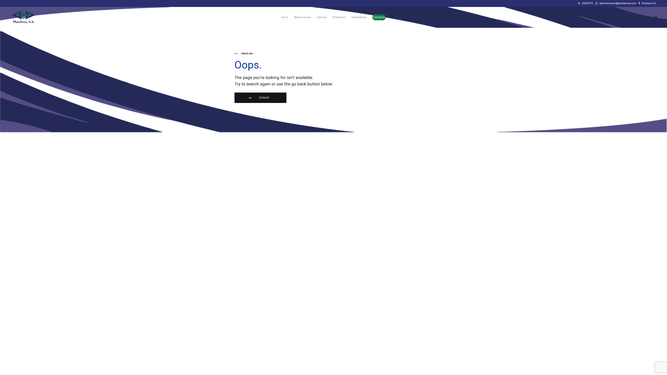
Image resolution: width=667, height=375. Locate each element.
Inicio (284, 17)
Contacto (379, 17)
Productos (338, 17)
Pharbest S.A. (649, 3)
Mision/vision (302, 17)
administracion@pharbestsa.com (617, 3)
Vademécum (359, 17)
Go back (264, 97)
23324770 (587, 3)
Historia (322, 17)
